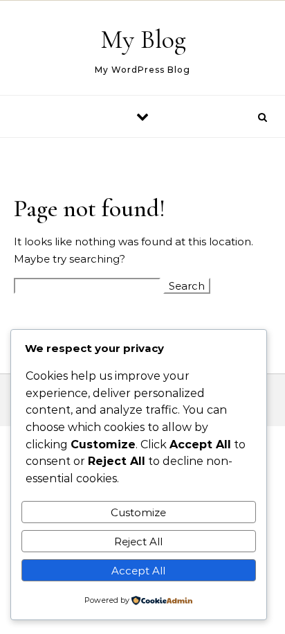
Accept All (138, 570)
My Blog (143, 39)
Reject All (138, 541)
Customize (138, 512)
